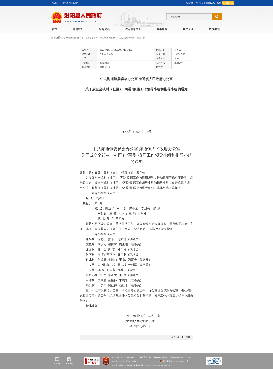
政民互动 (188, 29)
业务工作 (141, 38)
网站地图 (69, 363)
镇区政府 (104, 38)
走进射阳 (78, 29)
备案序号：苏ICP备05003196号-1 (153, 357)
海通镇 (113, 38)
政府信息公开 (133, 29)
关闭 (188, 337)
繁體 (219, 3)
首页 (54, 29)
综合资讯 (104, 29)
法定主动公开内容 (127, 38)
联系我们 (57, 363)
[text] (189, 16)
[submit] (217, 16)
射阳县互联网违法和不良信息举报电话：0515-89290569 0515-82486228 (141, 365)
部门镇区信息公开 (90, 38)
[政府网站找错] (92, 361)
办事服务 (162, 29)
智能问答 (190, 3)
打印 (176, 337)
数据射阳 (214, 29)
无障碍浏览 (210, 3)
